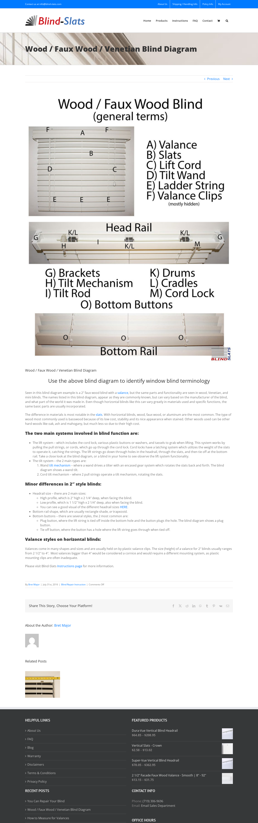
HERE (123, 507)
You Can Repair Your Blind (46, 801)
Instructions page (69, 566)
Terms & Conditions (41, 773)
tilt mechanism (59, 465)
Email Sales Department (158, 806)
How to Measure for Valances (48, 818)
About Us (34, 730)
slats (99, 415)
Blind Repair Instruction (73, 584)
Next (226, 79)
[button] (227, 20)
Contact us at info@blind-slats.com (43, 4)
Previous (213, 79)
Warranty (34, 756)
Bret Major (34, 584)
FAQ (30, 739)
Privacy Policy (37, 781)
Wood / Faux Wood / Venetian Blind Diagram (59, 810)
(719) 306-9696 (153, 801)
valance (122, 393)
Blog (30, 747)
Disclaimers (35, 764)
